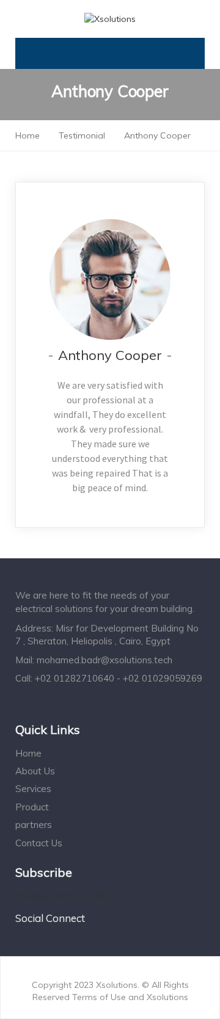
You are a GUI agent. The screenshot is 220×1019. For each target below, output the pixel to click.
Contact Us (38, 843)
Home (28, 753)
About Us (35, 771)
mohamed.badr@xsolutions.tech (104, 660)
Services (33, 788)
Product (32, 807)
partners (33, 824)
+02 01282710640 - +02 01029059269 (118, 678)
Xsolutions (167, 997)
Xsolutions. (119, 984)
